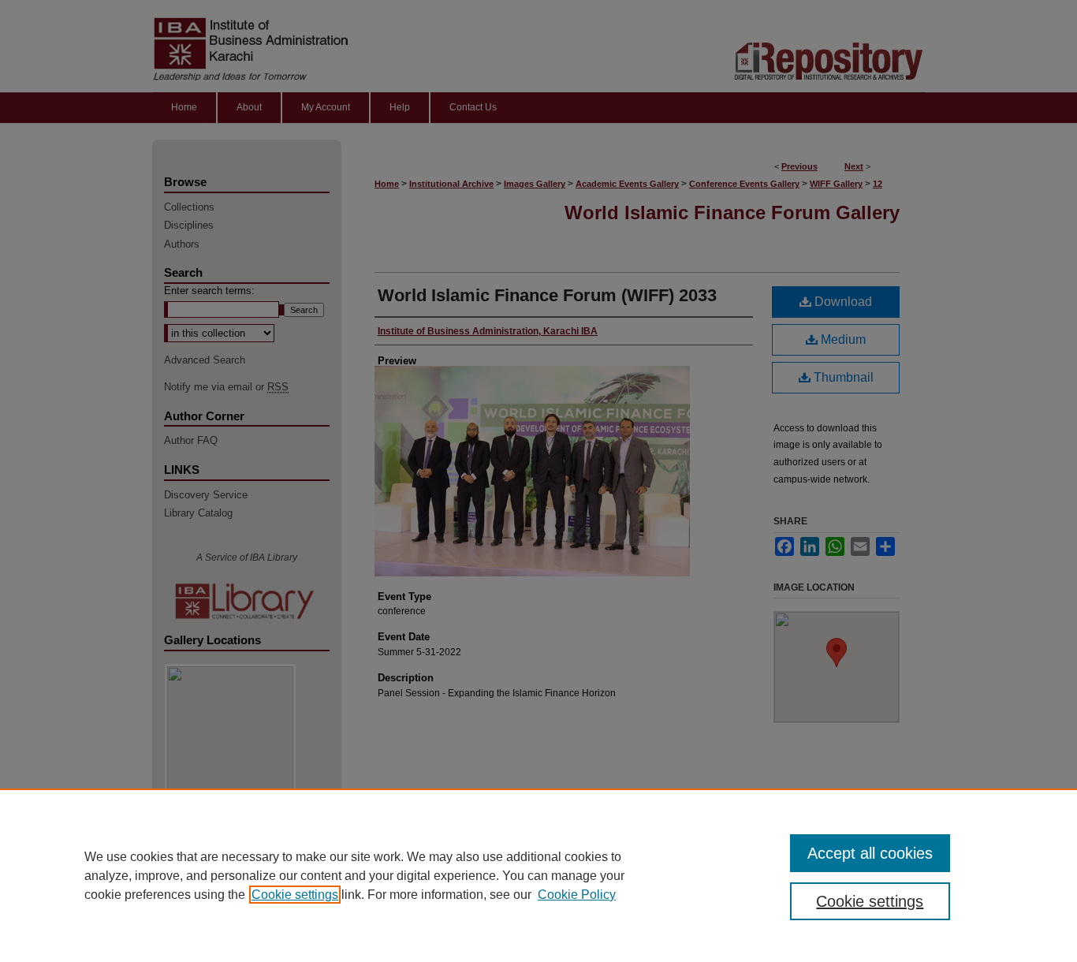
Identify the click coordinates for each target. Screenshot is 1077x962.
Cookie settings (295, 894)
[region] (538, 875)
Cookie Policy (577, 894)
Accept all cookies (870, 853)
